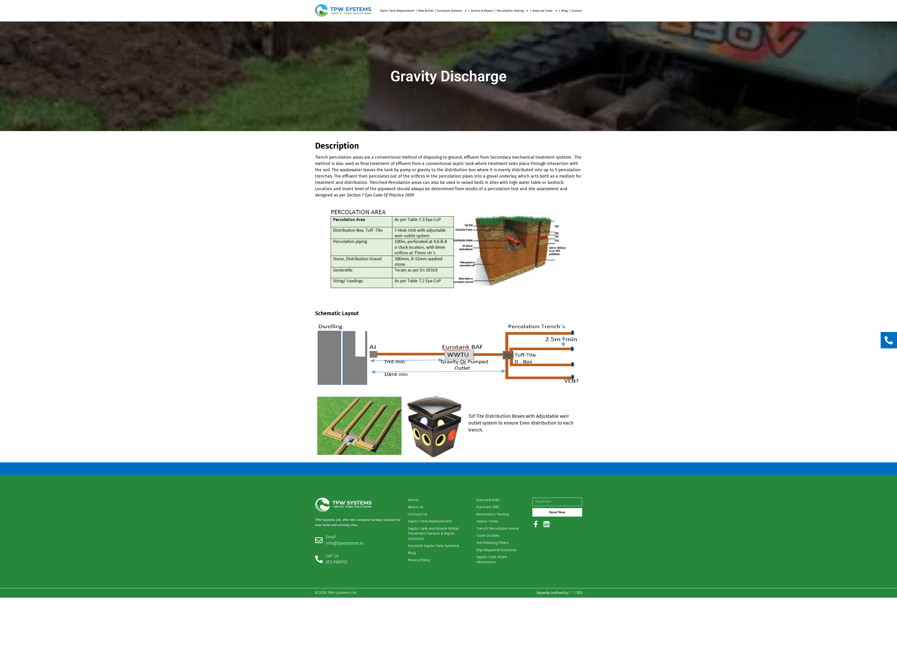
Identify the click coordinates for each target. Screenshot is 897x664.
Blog (564, 10)
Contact (576, 10)
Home (413, 500)
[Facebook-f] (535, 524)
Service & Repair (482, 10)
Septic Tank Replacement (397, 10)
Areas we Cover (542, 10)
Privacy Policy (419, 560)
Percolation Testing (510, 10)
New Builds (426, 10)
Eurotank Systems (449, 10)
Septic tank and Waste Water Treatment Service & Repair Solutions (433, 533)
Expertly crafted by (553, 592)
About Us (415, 507)
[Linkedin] (546, 524)
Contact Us (417, 514)
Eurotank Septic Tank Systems (433, 545)
